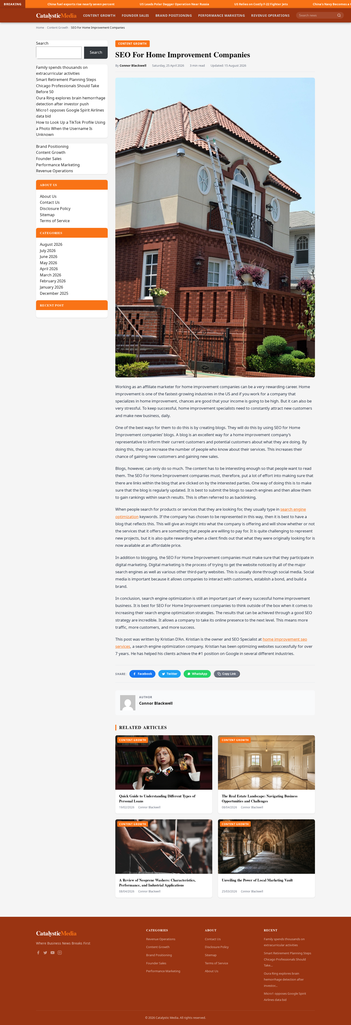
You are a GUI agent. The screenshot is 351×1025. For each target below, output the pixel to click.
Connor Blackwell (133, 65)
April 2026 (49, 268)
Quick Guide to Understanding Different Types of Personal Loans (157, 798)
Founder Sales (135, 15)
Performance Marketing (221, 15)
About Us (48, 196)
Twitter (172, 674)
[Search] (339, 15)
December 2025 (54, 293)
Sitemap (47, 214)
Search (42, 43)
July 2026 (48, 250)
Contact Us (50, 202)
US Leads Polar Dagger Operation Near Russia (101, 4)
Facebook (145, 674)
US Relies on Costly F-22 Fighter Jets (187, 4)
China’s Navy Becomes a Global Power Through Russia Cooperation (289, 4)
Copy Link (229, 674)
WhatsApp (199, 674)
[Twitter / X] (45, 953)
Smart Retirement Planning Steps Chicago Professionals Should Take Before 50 (67, 85)
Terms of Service (55, 220)
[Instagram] (60, 953)
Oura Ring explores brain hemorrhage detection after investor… (284, 979)
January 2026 (51, 287)
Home (40, 28)
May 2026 (48, 262)
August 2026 (51, 244)
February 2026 (53, 281)
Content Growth (99, 15)
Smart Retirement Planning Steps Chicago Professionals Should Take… (287, 959)
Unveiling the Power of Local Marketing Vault (257, 880)
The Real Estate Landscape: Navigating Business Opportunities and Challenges (260, 798)
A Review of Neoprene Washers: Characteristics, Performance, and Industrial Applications (157, 882)
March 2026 (50, 275)
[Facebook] (38, 953)
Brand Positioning (173, 15)
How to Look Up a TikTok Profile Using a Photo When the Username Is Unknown (70, 128)
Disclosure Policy (55, 208)
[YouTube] (52, 953)
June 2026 (48, 256)
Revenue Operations (270, 15)
